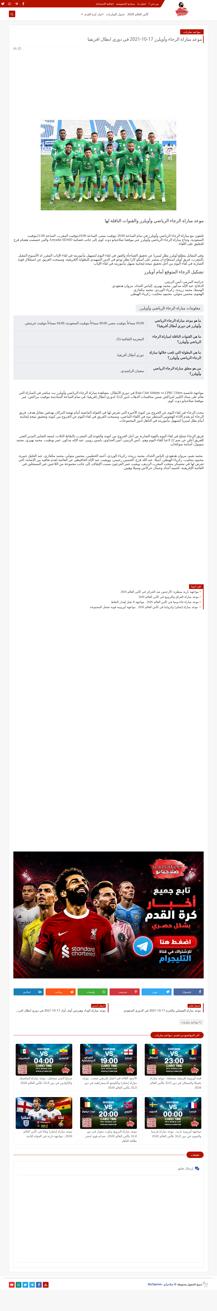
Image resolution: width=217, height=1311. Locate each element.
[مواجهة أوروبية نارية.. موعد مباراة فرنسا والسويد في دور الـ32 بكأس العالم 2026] (173, 1113)
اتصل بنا (142, 4)
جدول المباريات (115, 14)
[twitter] (3, 4)
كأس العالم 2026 (138, 14)
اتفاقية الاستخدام (104, 4)
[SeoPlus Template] (205, 1284)
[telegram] (16, 4)
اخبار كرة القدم (94, 14)
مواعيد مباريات (191, 32)
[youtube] (12, 1285)
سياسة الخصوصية (125, 4)
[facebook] (23, 4)
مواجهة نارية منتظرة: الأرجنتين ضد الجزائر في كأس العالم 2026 (160, 591)
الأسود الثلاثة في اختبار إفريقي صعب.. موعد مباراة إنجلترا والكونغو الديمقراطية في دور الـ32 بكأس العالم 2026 (109, 1082)
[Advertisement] (108, 80)
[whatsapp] (10, 4)
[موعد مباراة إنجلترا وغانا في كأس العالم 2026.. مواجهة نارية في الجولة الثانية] (44, 1113)
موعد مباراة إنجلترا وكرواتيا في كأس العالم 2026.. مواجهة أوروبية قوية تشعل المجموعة (144, 607)
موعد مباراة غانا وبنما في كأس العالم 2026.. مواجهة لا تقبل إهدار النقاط (155, 602)
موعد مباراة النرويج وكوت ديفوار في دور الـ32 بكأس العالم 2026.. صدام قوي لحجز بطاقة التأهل (111, 1136)
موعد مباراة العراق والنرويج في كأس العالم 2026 (169, 597)
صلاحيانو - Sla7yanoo (161, 1284)
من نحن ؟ (154, 4)
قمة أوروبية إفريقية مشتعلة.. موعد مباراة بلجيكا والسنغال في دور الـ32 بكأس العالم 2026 (175, 1082)
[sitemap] (46, 1285)
